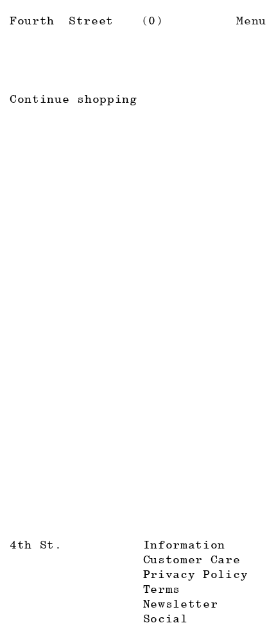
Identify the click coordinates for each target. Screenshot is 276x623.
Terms (162, 588)
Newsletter (180, 603)
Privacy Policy (195, 574)
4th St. (36, 544)
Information (184, 544)
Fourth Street (62, 20)
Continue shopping (73, 98)
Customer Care (192, 559)
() (152, 20)
